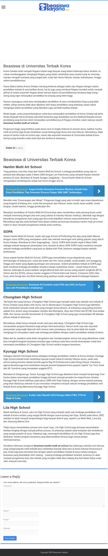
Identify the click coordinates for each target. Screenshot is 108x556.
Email (6, 520)
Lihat (20, 148)
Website (6, 528)
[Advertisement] (54, 37)
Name (6, 511)
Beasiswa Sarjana (60, 552)
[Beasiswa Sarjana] (54, 7)
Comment (8, 486)
